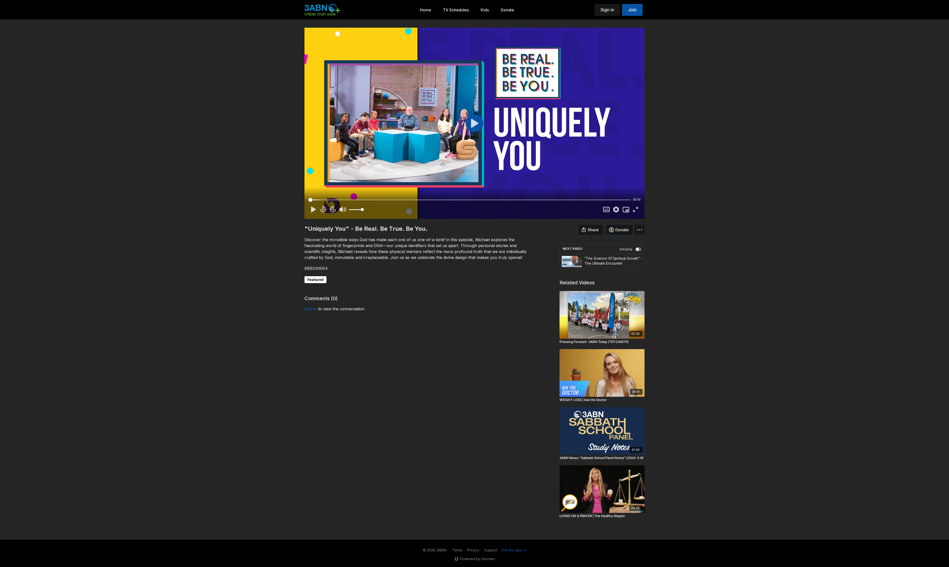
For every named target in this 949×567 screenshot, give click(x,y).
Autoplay (626, 249)
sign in (310, 308)
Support (490, 550)
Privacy (473, 550)
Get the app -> (513, 550)
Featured (315, 279)
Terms (457, 550)
